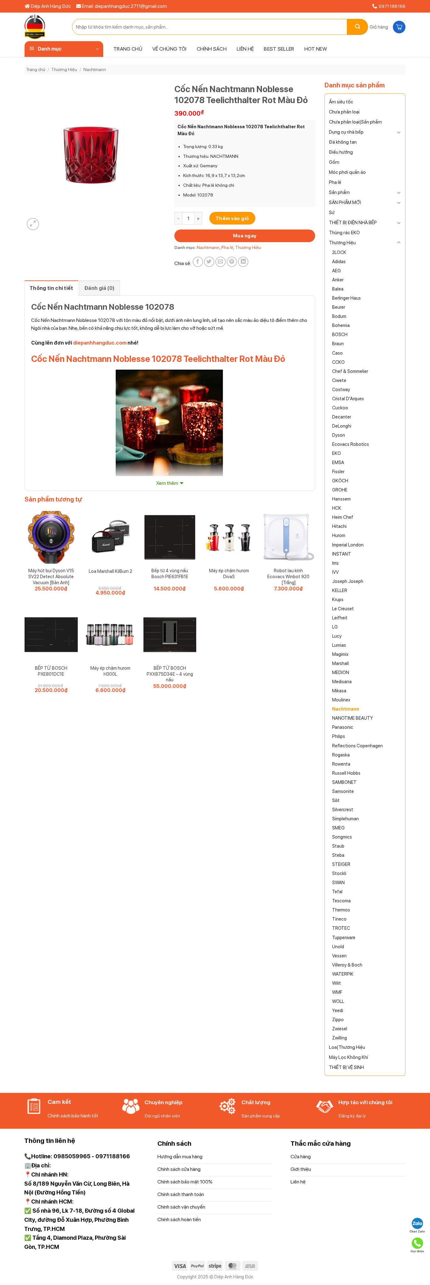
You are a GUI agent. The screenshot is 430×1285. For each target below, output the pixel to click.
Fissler (338, 471)
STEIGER (341, 864)
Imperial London (348, 544)
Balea (337, 288)
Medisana (342, 681)
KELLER (339, 590)
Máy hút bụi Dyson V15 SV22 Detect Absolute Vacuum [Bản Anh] (51, 576)
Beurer (338, 307)
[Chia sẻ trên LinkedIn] (243, 262)
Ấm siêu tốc (341, 102)
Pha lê (335, 182)
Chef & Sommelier (350, 371)
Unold (338, 946)
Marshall (340, 663)
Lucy (337, 636)
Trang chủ (127, 49)
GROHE (340, 489)
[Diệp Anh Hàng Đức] (44, 27)
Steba (338, 855)
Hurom (338, 535)
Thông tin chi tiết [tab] (51, 288)
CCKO (338, 362)
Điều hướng (341, 152)
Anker (337, 279)
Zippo (338, 1019)
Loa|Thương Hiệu (347, 1047)
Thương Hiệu (64, 69)
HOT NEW (315, 49)
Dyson (338, 435)
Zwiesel (339, 1028)
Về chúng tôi (169, 49)
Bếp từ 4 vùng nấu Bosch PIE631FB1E (169, 573)
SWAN (338, 882)
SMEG (338, 827)
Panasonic (342, 727)
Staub (338, 846)
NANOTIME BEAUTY (352, 718)
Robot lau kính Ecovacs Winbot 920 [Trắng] (288, 576)
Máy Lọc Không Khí (348, 1057)
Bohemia (341, 325)
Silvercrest (342, 809)
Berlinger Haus (346, 298)
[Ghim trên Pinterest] (232, 262)
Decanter (341, 416)
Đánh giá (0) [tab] (99, 288)
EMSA (338, 462)
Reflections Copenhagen (357, 745)
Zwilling (339, 1037)
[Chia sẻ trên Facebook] (198, 262)
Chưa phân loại (344, 112)
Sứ (332, 212)
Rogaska (341, 754)
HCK (336, 508)
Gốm (334, 162)
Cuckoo (340, 407)
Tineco (339, 919)
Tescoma (341, 900)
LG (335, 626)
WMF (337, 992)
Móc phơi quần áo (347, 172)
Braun (338, 343)
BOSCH (340, 334)
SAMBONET (344, 782)
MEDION (340, 672)
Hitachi (339, 526)
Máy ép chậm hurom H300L (110, 671)
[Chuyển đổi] (399, 132)
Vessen (339, 955)
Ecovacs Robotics (350, 444)
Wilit (336, 983)
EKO (336, 453)
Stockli (339, 873)
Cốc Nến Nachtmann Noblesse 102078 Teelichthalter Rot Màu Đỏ (158, 359)
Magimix (340, 654)
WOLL (338, 1001)
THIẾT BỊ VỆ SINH (346, 1067)
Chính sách (212, 49)
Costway (341, 389)
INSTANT (341, 554)
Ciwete (339, 380)
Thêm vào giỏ (232, 218)
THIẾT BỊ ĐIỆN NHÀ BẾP (353, 222)
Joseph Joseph (347, 581)
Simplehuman (345, 818)
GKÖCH (340, 480)
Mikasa (339, 690)
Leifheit (340, 617)
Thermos (341, 909)
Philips (338, 736)
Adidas (339, 261)
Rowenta (341, 764)
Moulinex (341, 699)
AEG (336, 270)
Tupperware (343, 937)
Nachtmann (94, 69)
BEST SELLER (279, 49)
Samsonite (343, 791)
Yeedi (337, 1010)
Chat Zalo (417, 1231)
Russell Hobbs (346, 773)
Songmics (342, 836)
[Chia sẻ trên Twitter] (209, 262)
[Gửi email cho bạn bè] (220, 262)
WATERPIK (343, 974)
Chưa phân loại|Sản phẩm (355, 122)
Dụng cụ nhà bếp (346, 132)
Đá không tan (343, 142)
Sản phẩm (339, 192)
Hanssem (341, 498)
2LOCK (339, 252)
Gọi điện (417, 1251)
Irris (335, 563)
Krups (337, 599)
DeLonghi (341, 426)
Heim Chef (342, 517)
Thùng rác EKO (344, 232)
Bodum (339, 316)
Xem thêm (167, 483)
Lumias (339, 645)
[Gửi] (357, 27)
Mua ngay (245, 236)
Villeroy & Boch (347, 964)
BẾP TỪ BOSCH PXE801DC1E (51, 671)
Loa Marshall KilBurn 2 (110, 571)
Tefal (337, 891)
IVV (335, 572)
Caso (337, 353)
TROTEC (341, 928)
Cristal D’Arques (348, 398)
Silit (336, 800)
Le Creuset (343, 608)
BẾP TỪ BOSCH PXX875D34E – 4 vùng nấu (170, 673)
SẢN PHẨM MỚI (345, 202)
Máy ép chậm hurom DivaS (229, 573)
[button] (386, 27)
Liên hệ (245, 49)
